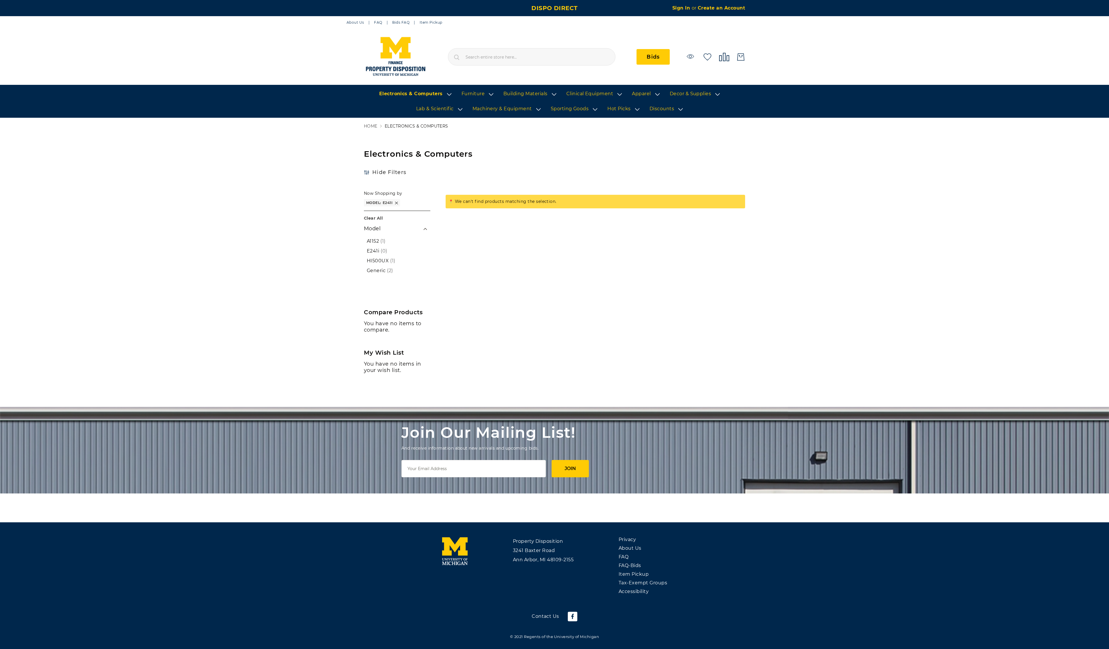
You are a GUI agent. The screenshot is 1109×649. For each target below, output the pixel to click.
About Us (355, 22)
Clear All (373, 218)
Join (570, 468)
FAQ (378, 22)
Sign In (682, 8)
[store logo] (395, 57)
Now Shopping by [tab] (383, 193)
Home (370, 126)
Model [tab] (372, 228)
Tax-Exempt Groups (643, 583)
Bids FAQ (401, 22)
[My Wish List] (707, 56)
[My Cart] (740, 57)
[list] (554, 101)
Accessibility (634, 591)
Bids (653, 57)
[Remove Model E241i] (396, 202)
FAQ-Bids (630, 565)
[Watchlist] (691, 56)
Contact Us (545, 616)
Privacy (627, 539)
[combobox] (531, 57)
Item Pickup (431, 22)
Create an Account (721, 8)
